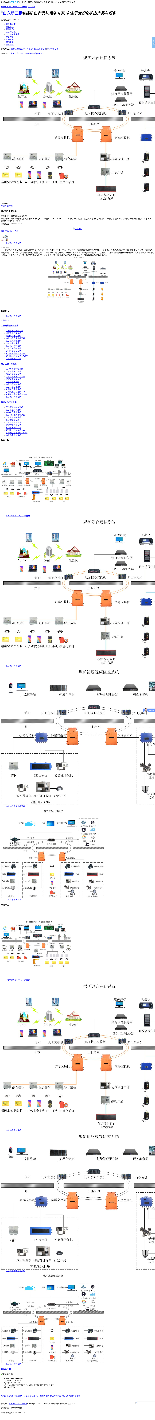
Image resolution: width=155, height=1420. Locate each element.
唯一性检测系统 (42, 1396)
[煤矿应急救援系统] (52, 898)
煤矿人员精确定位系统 (21, 49)
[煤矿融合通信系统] (4, 241)
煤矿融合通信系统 (34, 53)
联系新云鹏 (22, 7)
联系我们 (78, 1396)
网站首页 (5, 1396)
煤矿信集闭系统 (12, 343)
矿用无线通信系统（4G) (16, 354)
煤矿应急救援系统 (13, 341)
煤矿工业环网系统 (13, 333)
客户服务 (62, 1396)
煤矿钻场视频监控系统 (15, 338)
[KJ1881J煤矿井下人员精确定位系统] (36, 514)
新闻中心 (21, 1396)
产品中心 (20, 53)
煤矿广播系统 (52, 49)
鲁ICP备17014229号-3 (18, 1404)
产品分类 (5, 320)
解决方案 (54, 1396)
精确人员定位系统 (13, 336)
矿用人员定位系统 (13, 351)
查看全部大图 (7, 206)
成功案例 (70, 1396)
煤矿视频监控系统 (13, 346)
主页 (13, 53)
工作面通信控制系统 (9, 326)
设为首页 (13, 7)
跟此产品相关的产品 (9, 231)
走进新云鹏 (30, 1396)
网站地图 (31, 7)
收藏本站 (5, 7)
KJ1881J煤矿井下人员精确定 (18, 516)
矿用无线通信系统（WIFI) (17, 356)
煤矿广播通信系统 (13, 348)
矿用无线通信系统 (38, 49)
